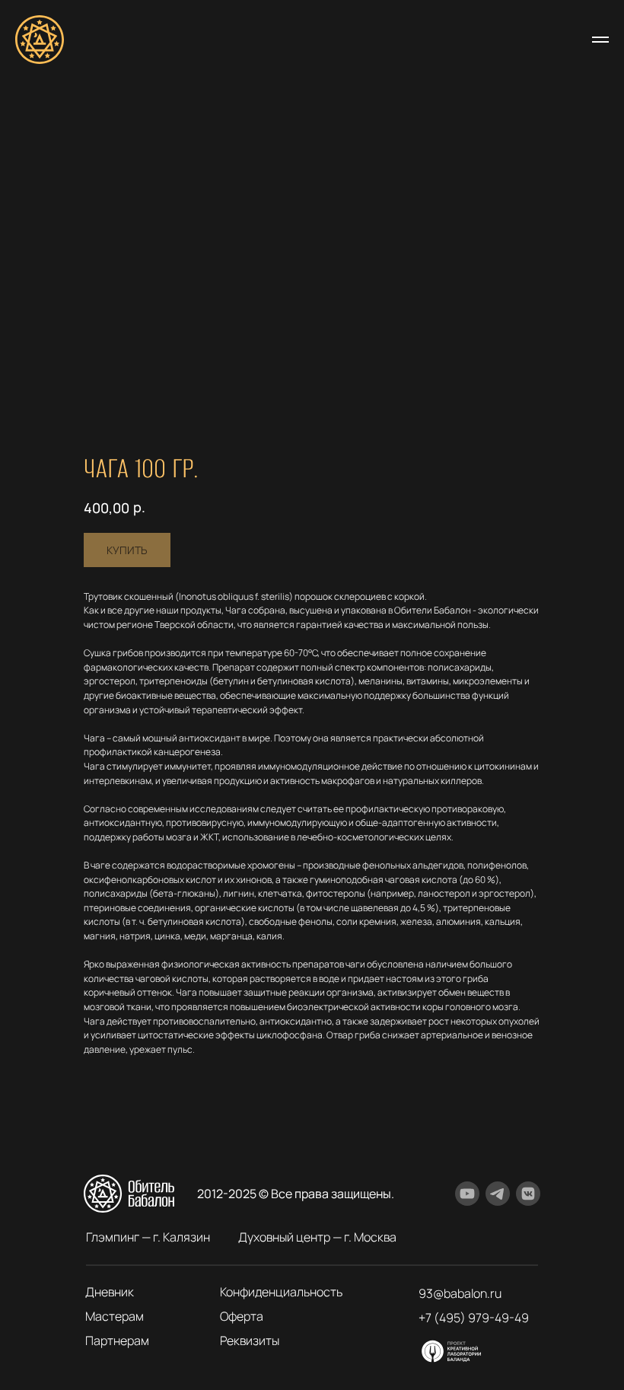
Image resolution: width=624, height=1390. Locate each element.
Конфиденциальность (281, 1291)
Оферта (241, 1316)
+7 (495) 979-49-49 (474, 1317)
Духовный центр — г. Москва (317, 1237)
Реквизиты (249, 1340)
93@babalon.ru (460, 1293)
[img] (452, 1351)
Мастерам (114, 1316)
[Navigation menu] (600, 40)
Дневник (109, 1291)
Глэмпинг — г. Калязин (148, 1237)
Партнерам (117, 1340)
